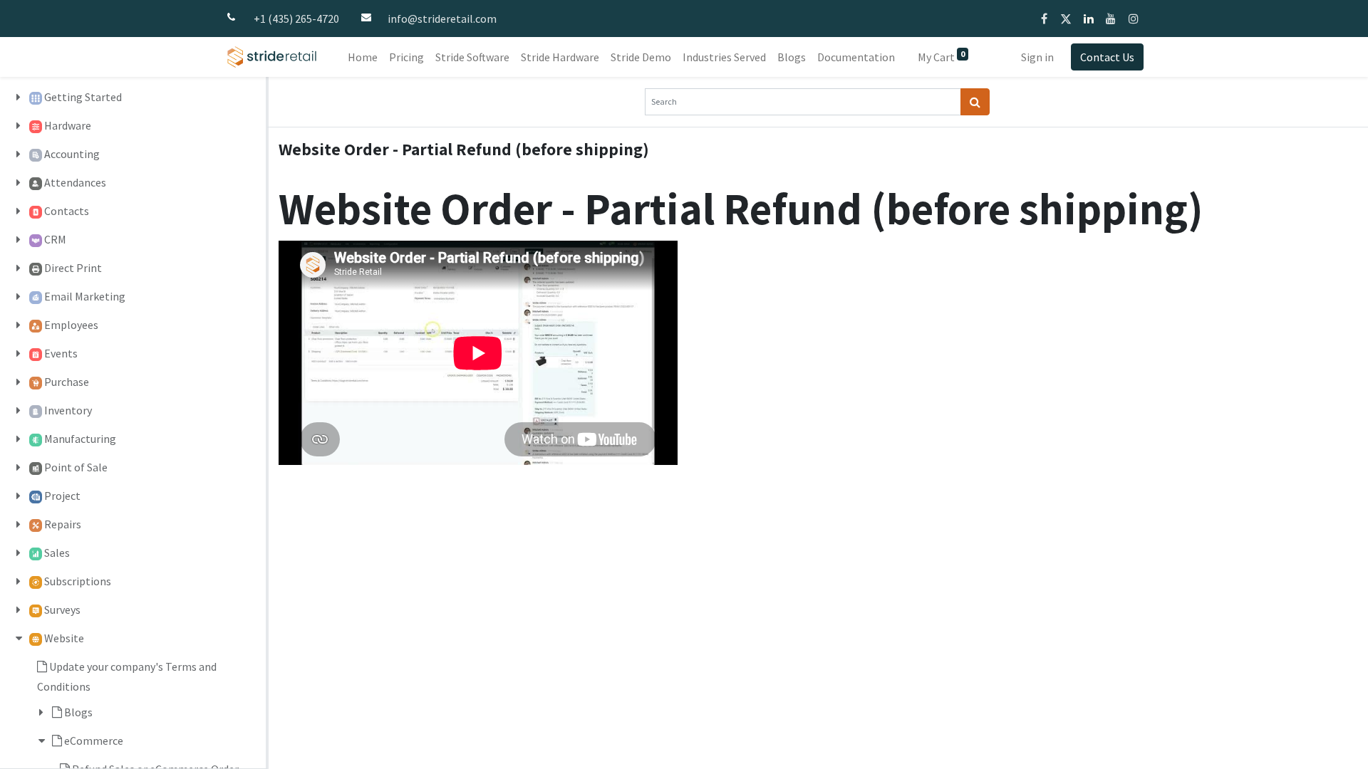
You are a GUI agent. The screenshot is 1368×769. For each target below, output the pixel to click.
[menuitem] (362, 57)
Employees (71, 325)
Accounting (72, 154)
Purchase (66, 382)
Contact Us (1107, 57)
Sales (57, 552)
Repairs (62, 524)
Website (64, 638)
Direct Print (73, 268)
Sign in (1037, 57)
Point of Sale (76, 467)
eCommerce (93, 740)
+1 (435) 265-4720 (296, 18)
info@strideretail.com (442, 18)
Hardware (67, 125)
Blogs (78, 712)
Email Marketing (84, 296)
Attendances (75, 182)
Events (61, 353)
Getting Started (83, 97)
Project (62, 495)
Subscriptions (77, 581)
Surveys (62, 609)
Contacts (66, 211)
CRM (55, 239)
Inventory (68, 410)
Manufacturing (80, 438)
